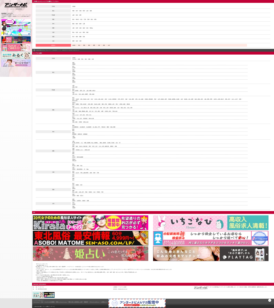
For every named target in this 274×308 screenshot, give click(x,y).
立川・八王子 (235, 99)
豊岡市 (111, 146)
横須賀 (128, 104)
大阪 (73, 27)
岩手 (77, 10)
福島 (91, 10)
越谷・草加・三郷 (94, 107)
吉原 (182, 99)
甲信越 (53, 15)
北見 (93, 59)
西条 (86, 192)
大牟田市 (79, 200)
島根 (87, 32)
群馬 (95, 19)
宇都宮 (73, 118)
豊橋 (108, 127)
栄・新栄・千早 (96, 127)
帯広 (82, 59)
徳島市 (73, 188)
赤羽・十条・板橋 (139, 99)
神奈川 (77, 19)
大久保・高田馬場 (112, 99)
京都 (80, 27)
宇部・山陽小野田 (84, 172)
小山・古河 (79, 118)
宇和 (102, 192)
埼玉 (81, 19)
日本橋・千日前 (110, 142)
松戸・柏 (91, 111)
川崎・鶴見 (90, 104)
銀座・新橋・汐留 (199, 99)
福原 (77, 146)
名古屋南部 (88, 127)
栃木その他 (91, 118)
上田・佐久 (74, 94)
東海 (89, 45)
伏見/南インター (79, 149)
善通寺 (77, 184)
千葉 (85, 19)
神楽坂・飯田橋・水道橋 (173, 99)
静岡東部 (85, 134)
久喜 (118, 107)
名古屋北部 (82, 127)
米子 (73, 176)
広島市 (73, 169)
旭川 (86, 59)
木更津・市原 (108, 111)
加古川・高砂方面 (83, 146)
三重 (84, 23)
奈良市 (73, 157)
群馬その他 (85, 122)
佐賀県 (73, 204)
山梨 (73, 15)
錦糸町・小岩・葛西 (188, 99)
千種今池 (103, 127)
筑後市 (83, 200)
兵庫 (77, 27)
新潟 (77, 15)
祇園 (73, 149)
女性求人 (53, 45)
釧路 (89, 59)
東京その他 (74, 100)
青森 (73, 10)
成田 (102, 111)
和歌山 (91, 27)
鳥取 (84, 32)
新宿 (106, 99)
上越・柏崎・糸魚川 (90, 90)
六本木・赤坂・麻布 (98, 99)
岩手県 (73, 67)
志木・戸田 (129, 107)
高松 (73, 184)
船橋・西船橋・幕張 (83, 111)
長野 (80, 15)
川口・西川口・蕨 (85, 107)
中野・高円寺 (121, 99)
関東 (53, 19)
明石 (90, 146)
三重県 (73, 137)
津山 (81, 165)
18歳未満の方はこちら (42, 50)
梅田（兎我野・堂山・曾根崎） (91, 142)
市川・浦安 (97, 111)
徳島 (77, 36)
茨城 (88, 19)
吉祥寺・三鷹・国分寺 (219, 99)
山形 (87, 10)
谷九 (117, 142)
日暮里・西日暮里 (149, 99)
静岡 (80, 23)
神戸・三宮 (94, 146)
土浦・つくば (75, 114)
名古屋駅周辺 (75, 127)
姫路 (73, 146)
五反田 (77, 99)
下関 (98, 172)
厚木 (117, 104)
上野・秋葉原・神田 (162, 99)
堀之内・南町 (97, 104)
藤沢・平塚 (104, 104)
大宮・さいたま (75, 107)
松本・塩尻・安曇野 (83, 94)
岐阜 (77, 23)
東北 (53, 10)
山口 (80, 32)
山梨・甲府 (74, 87)
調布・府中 (227, 99)
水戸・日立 (82, 114)
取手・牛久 (88, 114)
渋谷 (92, 99)
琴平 (81, 184)
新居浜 (90, 192)
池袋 (126, 99)
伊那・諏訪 (91, 94)
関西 (53, 27)
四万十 (81, 195)
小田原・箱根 (122, 104)
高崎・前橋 (74, 122)
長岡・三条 (82, 90)
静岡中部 (80, 134)
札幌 (79, 59)
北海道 (73, 6)
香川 (73, 36)
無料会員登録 (19, 9)
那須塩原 (85, 118)
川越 (101, 107)
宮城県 (73, 71)
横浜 (73, 104)
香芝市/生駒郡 (80, 157)
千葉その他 (114, 111)
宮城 (80, 10)
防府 (94, 172)
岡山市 (73, 165)
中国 (53, 32)
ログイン (12, 9)
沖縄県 (73, 207)
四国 (53, 36)
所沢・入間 (105, 107)
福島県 (73, 81)
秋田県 (73, 74)
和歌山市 (74, 160)
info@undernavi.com (122, 289)
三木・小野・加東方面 (104, 146)
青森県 (73, 64)
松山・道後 (74, 192)
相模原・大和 (111, 104)
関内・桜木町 (83, 104)
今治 (94, 192)
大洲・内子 (81, 192)
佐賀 (77, 40)
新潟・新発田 (75, 90)
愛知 (73, 23)
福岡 (73, 40)
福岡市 (73, 200)
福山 (88, 169)
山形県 (73, 78)
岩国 (91, 172)
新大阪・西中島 (75, 142)
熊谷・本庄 (123, 107)
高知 (84, 36)
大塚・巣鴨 (131, 99)
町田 (240, 99)
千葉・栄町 (74, 111)
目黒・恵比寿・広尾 (84, 99)
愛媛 (80, 36)
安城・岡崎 (112, 127)
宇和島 (98, 192)
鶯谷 (155, 99)
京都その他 (87, 149)
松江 (73, 179)
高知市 (73, 195)
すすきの (74, 59)
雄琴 (73, 153)
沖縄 (80, 40)
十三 (82, 142)
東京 (73, 19)
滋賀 (84, 27)
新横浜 (77, 104)
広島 (77, 32)
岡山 (73, 32)
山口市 (77, 172)
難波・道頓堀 (103, 142)
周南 (73, 172)
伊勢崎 (80, 122)
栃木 (92, 19)
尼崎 (116, 146)
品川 (73, 99)
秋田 (84, 10)
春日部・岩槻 (113, 107)
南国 (78, 195)
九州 (53, 40)
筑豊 (88, 200)
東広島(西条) (80, 169)
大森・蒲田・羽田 (208, 99)
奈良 (87, 27)
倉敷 (78, 165)
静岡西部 (74, 134)
